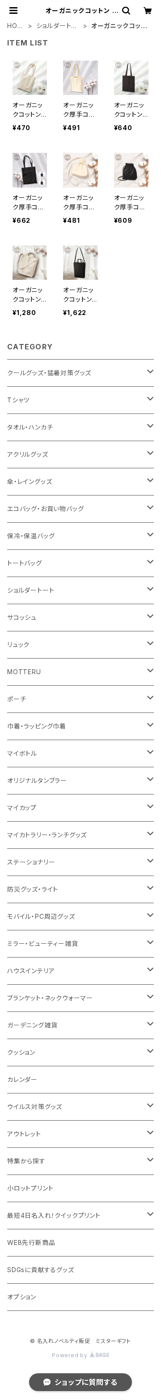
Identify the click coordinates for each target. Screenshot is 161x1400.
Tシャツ (18, 400)
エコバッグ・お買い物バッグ (45, 508)
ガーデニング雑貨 (32, 1025)
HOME (15, 26)
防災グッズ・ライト (32, 889)
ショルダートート (57, 26)
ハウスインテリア (31, 970)
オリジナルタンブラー (37, 780)
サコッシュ (22, 617)
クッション (21, 1052)
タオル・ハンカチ (30, 427)
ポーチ (16, 699)
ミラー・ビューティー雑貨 (42, 943)
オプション (21, 1297)
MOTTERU (24, 671)
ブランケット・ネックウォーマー (50, 998)
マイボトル (22, 753)
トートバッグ (24, 563)
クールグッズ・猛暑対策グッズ (49, 373)
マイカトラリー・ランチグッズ (47, 835)
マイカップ (22, 807)
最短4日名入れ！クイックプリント (54, 1215)
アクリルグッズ (27, 454)
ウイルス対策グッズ (34, 1106)
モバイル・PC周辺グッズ (41, 916)
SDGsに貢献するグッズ (40, 1269)
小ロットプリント (30, 1188)
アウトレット (24, 1134)
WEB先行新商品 (31, 1242)
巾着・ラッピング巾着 (36, 726)
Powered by (70, 1355)
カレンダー (22, 1079)
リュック (18, 644)
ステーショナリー (31, 862)
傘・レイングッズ (29, 481)
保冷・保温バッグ (31, 536)
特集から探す (26, 1161)
